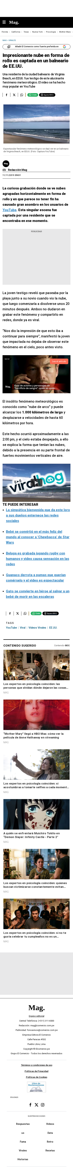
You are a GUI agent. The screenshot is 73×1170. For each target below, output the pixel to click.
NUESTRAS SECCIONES (36, 1116)
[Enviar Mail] (5, 170)
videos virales (37, 627)
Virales (23, 1150)
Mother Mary (65, 32)
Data (50, 1132)
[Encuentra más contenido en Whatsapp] (21, 95)
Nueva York (37, 32)
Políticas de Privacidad (36, 1071)
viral (22, 627)
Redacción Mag (17, 169)
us (22, 1132)
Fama (23, 1141)
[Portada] (36, 1013)
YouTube (11, 627)
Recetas (50, 1150)
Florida (5, 32)
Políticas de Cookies (36, 1077)
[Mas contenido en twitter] (36, 1105)
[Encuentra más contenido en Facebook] (6, 95)
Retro (50, 1141)
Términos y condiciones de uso (36, 1065)
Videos (50, 1123)
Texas (26, 32)
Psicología (51, 32)
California (15, 32)
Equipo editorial (36, 1016)
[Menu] (6, 22)
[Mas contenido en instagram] (43, 1105)
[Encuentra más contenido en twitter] (14, 95)
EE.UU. (53, 627)
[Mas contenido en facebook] (30, 1105)
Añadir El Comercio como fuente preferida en (37, 46)
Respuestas (23, 1123)
